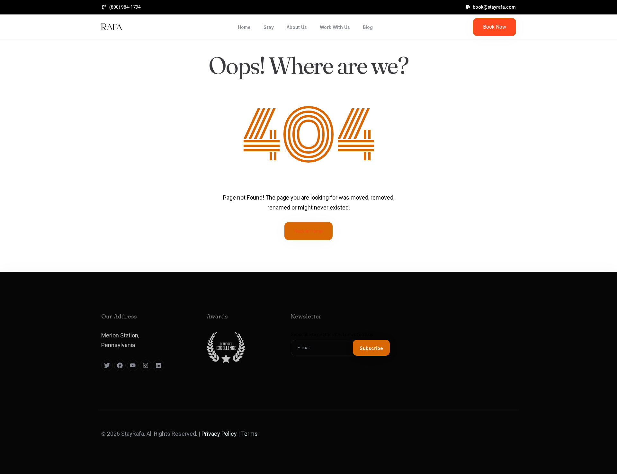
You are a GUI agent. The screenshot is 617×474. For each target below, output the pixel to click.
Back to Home (308, 231)
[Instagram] (145, 365)
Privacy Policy (219, 433)
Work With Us (335, 27)
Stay (269, 27)
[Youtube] (133, 365)
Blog (368, 27)
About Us (297, 27)
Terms (249, 433)
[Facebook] (120, 365)
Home (244, 27)
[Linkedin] (158, 365)
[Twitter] (107, 365)
